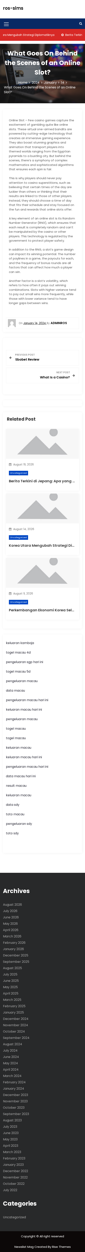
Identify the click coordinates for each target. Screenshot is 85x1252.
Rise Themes (61, 1247)
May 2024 (10, 1063)
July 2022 (10, 1190)
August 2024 (12, 1044)
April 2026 (10, 930)
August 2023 (12, 1120)
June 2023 (11, 1133)
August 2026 (12, 904)
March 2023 (12, 1152)
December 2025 (15, 955)
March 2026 (12, 936)
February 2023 (14, 1158)
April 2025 (10, 993)
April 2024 (11, 1069)
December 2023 (15, 1095)
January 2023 (13, 1164)
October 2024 (14, 1031)
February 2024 (14, 1082)
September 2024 (16, 1038)
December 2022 (15, 1171)
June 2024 (11, 1057)
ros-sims (13, 8)
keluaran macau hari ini (24, 709)
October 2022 (14, 1183)
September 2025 (16, 961)
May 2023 (10, 1139)
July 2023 (10, 1126)
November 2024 (15, 1025)
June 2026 (11, 917)
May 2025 (10, 987)
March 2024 (12, 1076)
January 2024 (13, 1088)
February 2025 (14, 1006)
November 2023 (15, 1101)
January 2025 (13, 1012)
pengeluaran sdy (19, 823)
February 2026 (14, 942)
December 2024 (15, 1019)
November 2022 (15, 1177)
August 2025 (12, 968)
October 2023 (14, 1107)
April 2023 (10, 1145)
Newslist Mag (24, 1247)
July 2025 (10, 974)
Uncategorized (18, 473)
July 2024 (10, 1050)
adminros (59, 323)
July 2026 (10, 911)
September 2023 (16, 1114)
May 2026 (10, 923)
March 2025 (12, 999)
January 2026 (13, 949)
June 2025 (11, 980)
